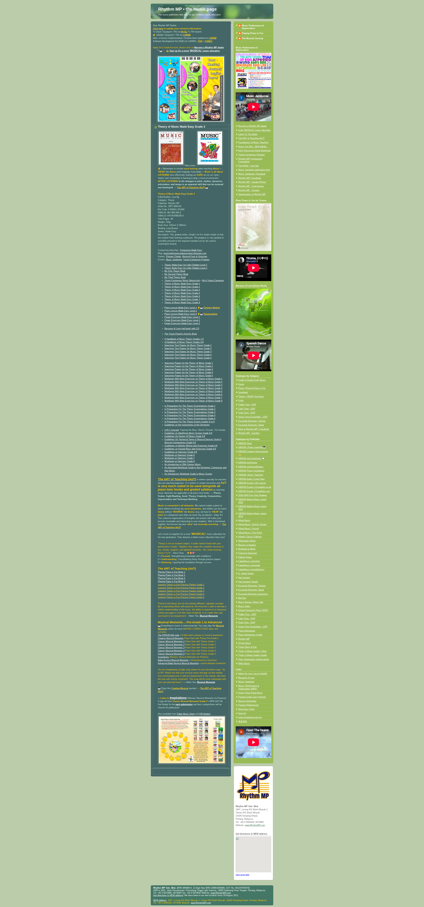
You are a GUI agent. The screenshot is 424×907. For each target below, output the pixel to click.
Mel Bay (242, 598)
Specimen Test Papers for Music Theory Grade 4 (188, 355)
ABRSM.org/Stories (247, 463)
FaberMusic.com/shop (249, 561)
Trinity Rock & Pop (247, 647)
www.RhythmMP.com (255, 825)
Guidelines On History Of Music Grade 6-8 (184, 436)
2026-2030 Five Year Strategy (252, 495)
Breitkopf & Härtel (246, 549)
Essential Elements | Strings (252, 421)
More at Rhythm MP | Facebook (253, 429)
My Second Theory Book (176, 274)
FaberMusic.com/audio (249, 565)
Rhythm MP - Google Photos (252, 182)
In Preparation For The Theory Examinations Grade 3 (189, 412)
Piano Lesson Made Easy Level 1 (180, 308)
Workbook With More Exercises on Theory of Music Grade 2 (193, 382)
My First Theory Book (174, 271)
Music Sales (244, 606)
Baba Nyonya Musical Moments (173, 660)
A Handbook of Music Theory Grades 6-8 (184, 342)
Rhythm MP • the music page (187, 9)
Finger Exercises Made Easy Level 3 (182, 323)
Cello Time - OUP (246, 409)
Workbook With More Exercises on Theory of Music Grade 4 (193, 388)
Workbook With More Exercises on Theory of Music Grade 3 (193, 385)
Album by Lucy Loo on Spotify (252, 674)
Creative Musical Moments (171, 638)
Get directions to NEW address (168, 895)
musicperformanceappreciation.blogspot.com (184, 253)
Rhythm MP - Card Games (251, 186)
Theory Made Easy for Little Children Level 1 (185, 265)
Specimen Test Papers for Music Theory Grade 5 (188, 358)
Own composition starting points (253, 659)
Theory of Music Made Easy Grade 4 (182, 290)
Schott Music (244, 643)
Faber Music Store (186, 714)
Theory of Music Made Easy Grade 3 (181, 126)
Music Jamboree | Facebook (251, 174)
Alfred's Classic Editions (250, 537)
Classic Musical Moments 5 (171, 654)
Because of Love (246, 678)
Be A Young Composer (213, 280)
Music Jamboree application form (254, 170)
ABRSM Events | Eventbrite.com (254, 491)
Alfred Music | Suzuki (248, 528)
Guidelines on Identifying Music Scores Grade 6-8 (188, 433)
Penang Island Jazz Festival (252, 697)
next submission (184, 704)
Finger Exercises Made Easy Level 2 (182, 320)
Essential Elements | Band (251, 425)
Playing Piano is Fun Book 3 (171, 578)
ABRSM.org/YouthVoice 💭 (251, 458)
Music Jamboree (174, 260)
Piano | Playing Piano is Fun (251, 388)
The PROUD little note (168, 635)
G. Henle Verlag (245, 573)
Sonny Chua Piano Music (250, 693)
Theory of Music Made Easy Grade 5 (182, 293)
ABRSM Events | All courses (252, 483)
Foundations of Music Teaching (253, 142)
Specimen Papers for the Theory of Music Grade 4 (188, 372)
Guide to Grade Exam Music (252, 380)
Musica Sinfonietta (247, 701)
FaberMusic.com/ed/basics (251, 569)
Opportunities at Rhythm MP (252, 194)
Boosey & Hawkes (247, 545)
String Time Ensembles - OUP (252, 417)
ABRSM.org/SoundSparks (250, 467)
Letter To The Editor (247, 134)
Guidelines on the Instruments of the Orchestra (187, 425)
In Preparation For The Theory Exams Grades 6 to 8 (189, 422)
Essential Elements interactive (253, 594)
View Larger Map (242, 875)
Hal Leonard (244, 578)
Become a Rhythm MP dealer (209, 47)
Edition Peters (245, 557)
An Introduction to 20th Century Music (182, 464)
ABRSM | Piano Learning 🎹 (251, 447)
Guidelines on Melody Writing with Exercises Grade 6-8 (190, 446)
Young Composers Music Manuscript (182, 280)
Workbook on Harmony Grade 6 (179, 455)
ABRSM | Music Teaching (250, 475)
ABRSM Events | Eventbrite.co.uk (254, 487)
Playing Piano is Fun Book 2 (171, 575)
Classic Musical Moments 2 (171, 645)
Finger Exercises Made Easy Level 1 (182, 317)
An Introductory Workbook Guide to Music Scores (188, 474)
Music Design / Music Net (250, 602)
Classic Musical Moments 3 (171, 647)
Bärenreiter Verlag (246, 541)
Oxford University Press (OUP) (253, 610)
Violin (241, 400)
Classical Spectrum (247, 553)
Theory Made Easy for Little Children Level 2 (185, 268)
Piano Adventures (246, 631)
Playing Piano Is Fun (252, 33)
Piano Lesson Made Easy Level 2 (180, 311)
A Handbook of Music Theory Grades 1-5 (184, 339)
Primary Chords (173, 256)
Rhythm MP (244, 639)
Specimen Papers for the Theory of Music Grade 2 (188, 366)
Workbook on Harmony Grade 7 (179, 458)
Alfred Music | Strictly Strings (252, 524)
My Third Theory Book (175, 277)
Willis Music (244, 663)
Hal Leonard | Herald (248, 582)
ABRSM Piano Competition (251, 471)
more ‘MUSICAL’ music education (254, 130)
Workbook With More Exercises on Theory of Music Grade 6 (193, 394)
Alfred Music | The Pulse (250, 533)
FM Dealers (205, 714)
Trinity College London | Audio (252, 655)
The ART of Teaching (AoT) (251, 138)
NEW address (159, 900)
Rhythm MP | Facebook (249, 178)
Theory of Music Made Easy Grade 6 (182, 296)
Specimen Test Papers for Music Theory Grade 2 (188, 348)
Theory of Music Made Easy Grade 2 (182, 287)
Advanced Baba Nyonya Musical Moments (178, 663)
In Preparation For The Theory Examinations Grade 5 (189, 418)
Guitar (241, 384)
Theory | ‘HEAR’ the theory (251, 396)
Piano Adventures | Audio (250, 635)
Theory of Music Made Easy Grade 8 (182, 302)
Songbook (243, 392)
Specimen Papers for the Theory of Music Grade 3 (188, 369)
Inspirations (163, 657)
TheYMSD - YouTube (248, 166)
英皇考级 (242, 721)
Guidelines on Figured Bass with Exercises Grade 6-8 (190, 449)
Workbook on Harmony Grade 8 (179, 461)
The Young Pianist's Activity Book (180, 334)
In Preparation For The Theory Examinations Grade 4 (189, 415)
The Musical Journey (252, 38)
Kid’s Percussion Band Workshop (254, 150)
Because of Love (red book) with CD (181, 328)
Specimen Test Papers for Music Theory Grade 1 (188, 345)
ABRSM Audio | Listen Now (251, 479)
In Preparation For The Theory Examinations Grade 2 (189, 409)
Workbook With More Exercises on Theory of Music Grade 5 (193, 391)
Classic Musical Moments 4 (171, 651)
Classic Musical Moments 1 (171, 641)
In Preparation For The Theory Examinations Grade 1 (189, 406)
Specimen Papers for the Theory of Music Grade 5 (188, 376)
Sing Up (242, 713)
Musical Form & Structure (194, 256)
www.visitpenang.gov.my (250, 717)
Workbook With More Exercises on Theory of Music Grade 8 (193, 401)
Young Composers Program (196, 260)
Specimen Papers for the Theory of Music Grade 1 (188, 363)
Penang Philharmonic (248, 705)
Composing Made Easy (191, 250)
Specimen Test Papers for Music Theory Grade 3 (188, 352)
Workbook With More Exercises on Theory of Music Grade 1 (193, 379)
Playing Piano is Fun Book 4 (171, 581)
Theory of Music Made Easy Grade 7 (182, 299)
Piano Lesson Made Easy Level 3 (180, 314)
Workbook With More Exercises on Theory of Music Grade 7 (193, 398)
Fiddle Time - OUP (247, 405)
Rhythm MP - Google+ (249, 190)
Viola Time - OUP (246, 413)
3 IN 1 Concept (171, 430)
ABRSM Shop (245, 443)
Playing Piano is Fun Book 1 (171, 572)
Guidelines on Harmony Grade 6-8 (180, 452)
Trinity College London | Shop (252, 651)
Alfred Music (244, 520)
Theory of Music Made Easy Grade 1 (182, 284)
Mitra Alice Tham (246, 709)
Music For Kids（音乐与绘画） (253, 147)
